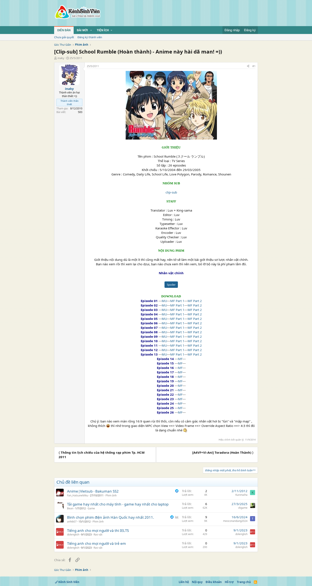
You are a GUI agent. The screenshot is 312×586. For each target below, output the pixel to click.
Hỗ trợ (229, 582)
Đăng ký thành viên (89, 37)
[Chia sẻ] (248, 66)
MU (164, 301)
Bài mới (82, 30)
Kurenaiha (241, 495)
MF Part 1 (177, 301)
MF (180, 359)
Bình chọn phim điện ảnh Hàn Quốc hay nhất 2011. (110, 517)
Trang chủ (244, 582)
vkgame (242, 508)
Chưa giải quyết (64, 37)
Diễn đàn (63, 30)
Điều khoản (214, 582)
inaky (61, 58)
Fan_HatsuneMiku (77, 495)
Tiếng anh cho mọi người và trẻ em (96, 543)
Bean (70, 508)
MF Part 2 (195, 301)
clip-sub (171, 192)
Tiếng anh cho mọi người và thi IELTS (98, 530)
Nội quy (197, 582)
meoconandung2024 (235, 521)
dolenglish (73, 534)
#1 (254, 66)
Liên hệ (184, 582)
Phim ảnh (111, 495)
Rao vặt (98, 534)
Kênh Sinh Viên (68, 582)
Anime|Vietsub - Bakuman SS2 (93, 491)
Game (91, 508)
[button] (91, 30)
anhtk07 (72, 521)
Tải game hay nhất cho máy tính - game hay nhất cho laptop (118, 504)
